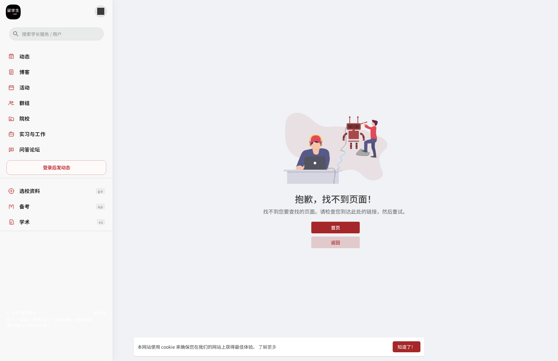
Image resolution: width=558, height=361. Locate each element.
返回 (335, 242)
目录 (24, 319)
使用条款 (84, 319)
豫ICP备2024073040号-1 (28, 325)
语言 (102, 312)
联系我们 (41, 319)
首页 (335, 227)
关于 (10, 319)
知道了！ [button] (407, 347)
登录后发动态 (56, 167)
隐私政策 (62, 319)
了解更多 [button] (267, 347)
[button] (56, 33)
